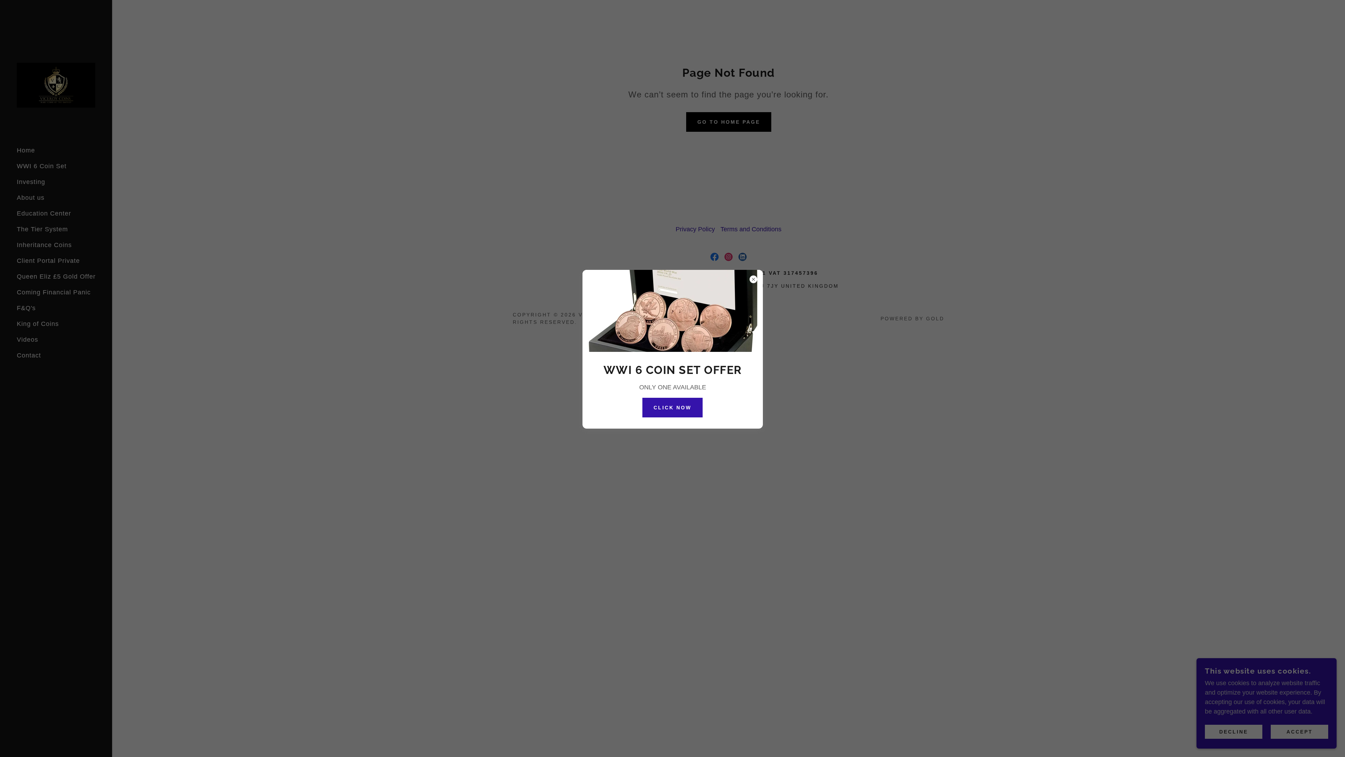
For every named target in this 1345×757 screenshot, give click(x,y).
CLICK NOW (672, 407)
